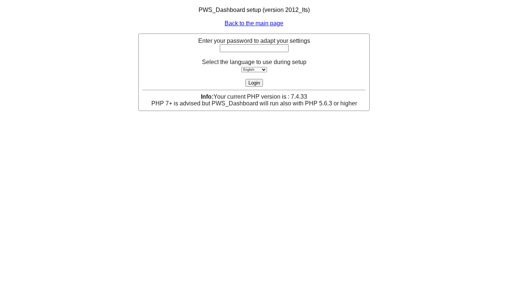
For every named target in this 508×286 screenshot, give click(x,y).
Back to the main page (254, 23)
